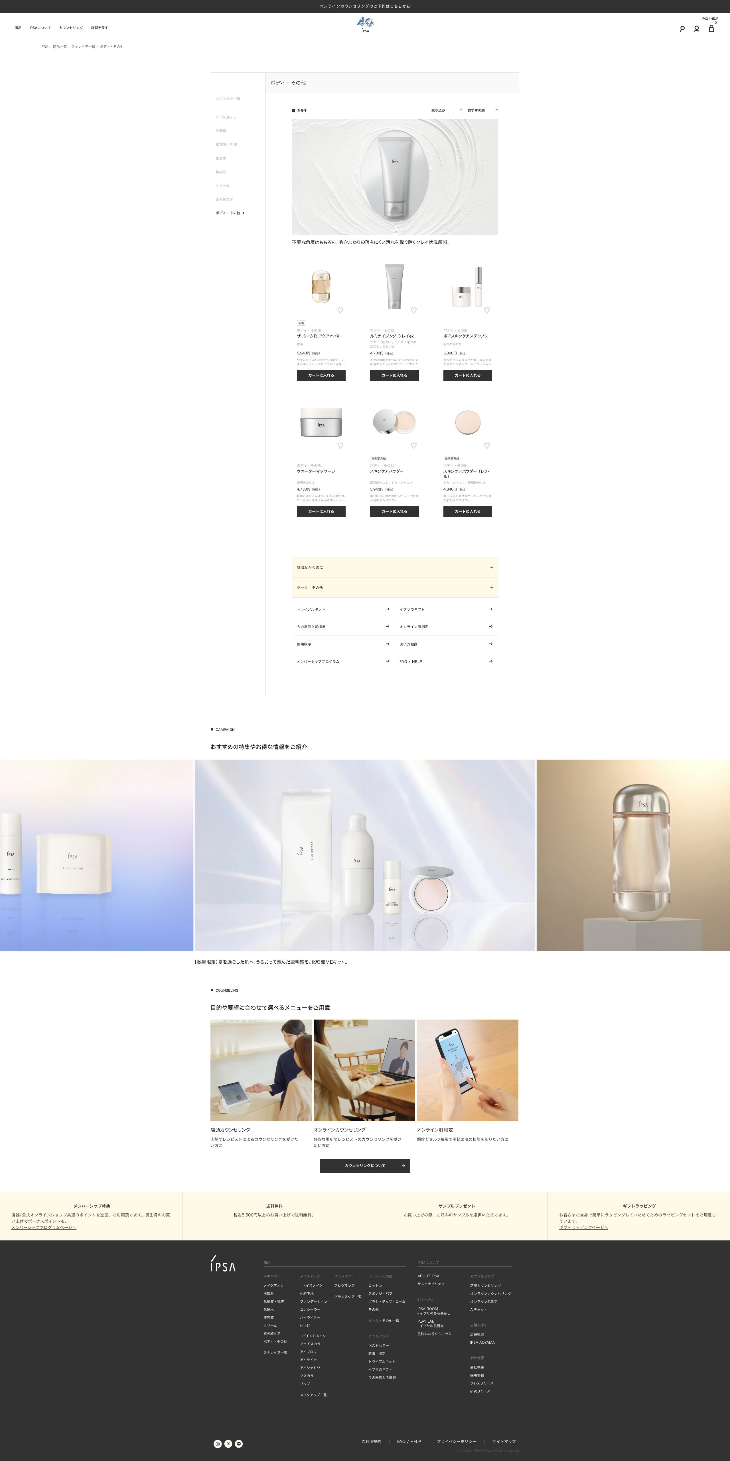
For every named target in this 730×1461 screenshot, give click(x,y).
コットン (375, 1285)
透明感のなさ (306, 482)
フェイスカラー (312, 1343)
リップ (305, 1383)
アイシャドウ (310, 1367)
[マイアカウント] (697, 28)
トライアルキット (382, 1361)
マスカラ (307, 1375)
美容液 (268, 1317)
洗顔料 (268, 1293)
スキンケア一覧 (275, 1352)
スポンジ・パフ (380, 1293)
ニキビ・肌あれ (380, 342)
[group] (364, 862)
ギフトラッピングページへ (583, 1228)
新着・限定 (377, 1353)
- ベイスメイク (311, 1285)
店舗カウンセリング (485, 1285)
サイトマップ (504, 1442)
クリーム (270, 1325)
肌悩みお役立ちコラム (434, 1333)
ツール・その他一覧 (383, 1320)
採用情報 (477, 1375)
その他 (373, 1309)
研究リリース (480, 1391)
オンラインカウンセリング (490, 1293)
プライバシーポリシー (456, 1442)
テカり (399, 342)
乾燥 (300, 344)
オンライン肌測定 (484, 1301)
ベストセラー (378, 1345)
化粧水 (268, 1309)
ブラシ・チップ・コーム (386, 1301)
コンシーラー (310, 1309)
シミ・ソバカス (402, 482)
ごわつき (389, 346)
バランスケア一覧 (348, 1296)
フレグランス (344, 1285)
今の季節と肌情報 (382, 1377)
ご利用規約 (371, 1442)
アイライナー (310, 1359)
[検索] (682, 28)
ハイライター (310, 1317)
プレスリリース (482, 1383)
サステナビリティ (431, 1284)
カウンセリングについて (365, 1166)
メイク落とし (273, 1285)
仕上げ (305, 1325)
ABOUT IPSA (428, 1276)
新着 (301, 323)
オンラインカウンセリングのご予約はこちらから (365, 6)
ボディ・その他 (275, 1341)
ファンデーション (313, 1301)
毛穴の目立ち (452, 344)
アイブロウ (308, 1351)
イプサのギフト (380, 1369)
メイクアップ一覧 (313, 1395)
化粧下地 (307, 1293)
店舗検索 (477, 1334)
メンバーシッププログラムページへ (43, 1228)
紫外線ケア (272, 1333)
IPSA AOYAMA (482, 1342)
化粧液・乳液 (273, 1301)
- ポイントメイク (313, 1335)
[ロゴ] (365, 24)
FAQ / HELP (710, 18)
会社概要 (477, 1367)
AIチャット (478, 1309)
